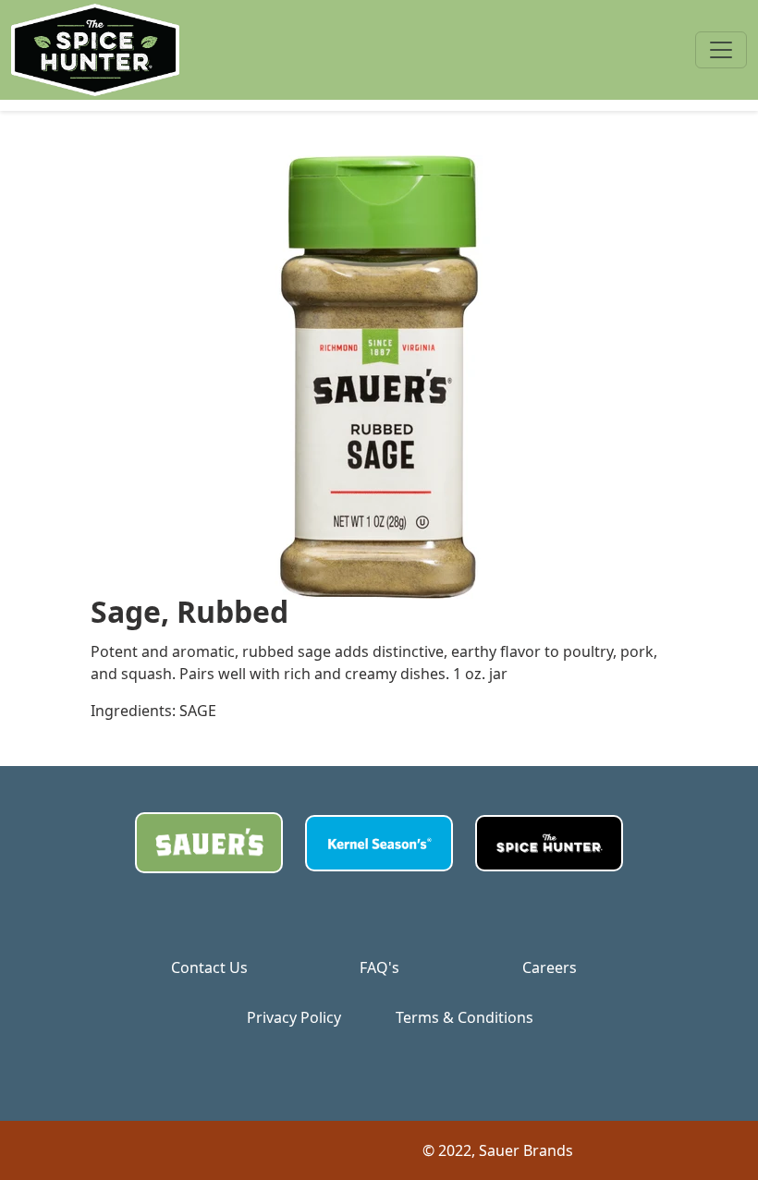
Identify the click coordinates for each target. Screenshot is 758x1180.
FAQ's (379, 967)
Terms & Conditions (464, 1017)
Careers (549, 967)
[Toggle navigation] (721, 49)
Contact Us (209, 967)
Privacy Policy (294, 1017)
